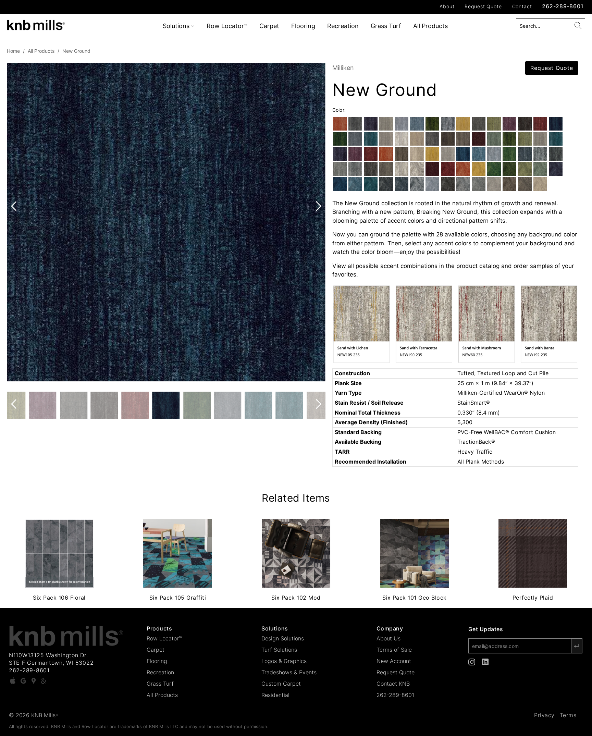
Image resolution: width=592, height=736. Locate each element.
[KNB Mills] (51, 24)
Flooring (303, 25)
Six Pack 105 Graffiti (177, 553)
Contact (522, 6)
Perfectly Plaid (532, 553)
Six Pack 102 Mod (296, 553)
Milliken (343, 67)
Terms (568, 715)
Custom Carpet (281, 683)
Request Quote (483, 6)
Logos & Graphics (284, 661)
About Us (388, 638)
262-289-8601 (562, 6)
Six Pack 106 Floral (59, 553)
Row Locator (227, 25)
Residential (275, 694)
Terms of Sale (394, 649)
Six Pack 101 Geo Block (414, 553)
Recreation (343, 25)
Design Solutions (282, 638)
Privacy (544, 715)
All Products (430, 25)
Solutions (177, 25)
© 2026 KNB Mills (33, 715)
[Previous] (15, 222)
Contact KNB (393, 683)
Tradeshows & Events (289, 672)
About (447, 6)
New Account (394, 661)
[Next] (317, 222)
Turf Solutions (279, 649)
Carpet (269, 25)
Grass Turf (386, 25)
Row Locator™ (164, 638)
